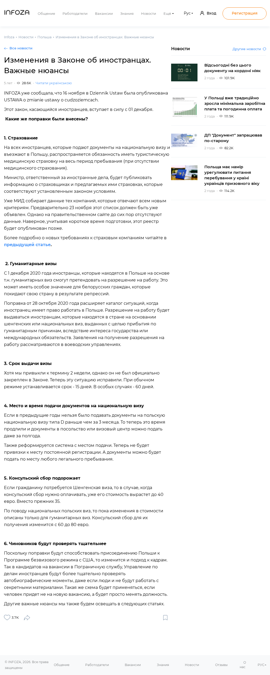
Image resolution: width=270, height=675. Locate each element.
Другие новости (247, 49)
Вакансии (104, 13)
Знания (127, 13)
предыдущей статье (27, 244)
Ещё (167, 13)
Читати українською (54, 83)
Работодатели (75, 13)
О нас (243, 664)
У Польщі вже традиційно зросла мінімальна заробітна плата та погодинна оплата (234, 103)
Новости (148, 13)
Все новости (20, 48)
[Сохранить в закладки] (165, 617)
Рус (187, 13)
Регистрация (245, 13)
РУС (261, 665)
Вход (211, 13)
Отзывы (221, 665)
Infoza (17, 13)
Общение (46, 13)
